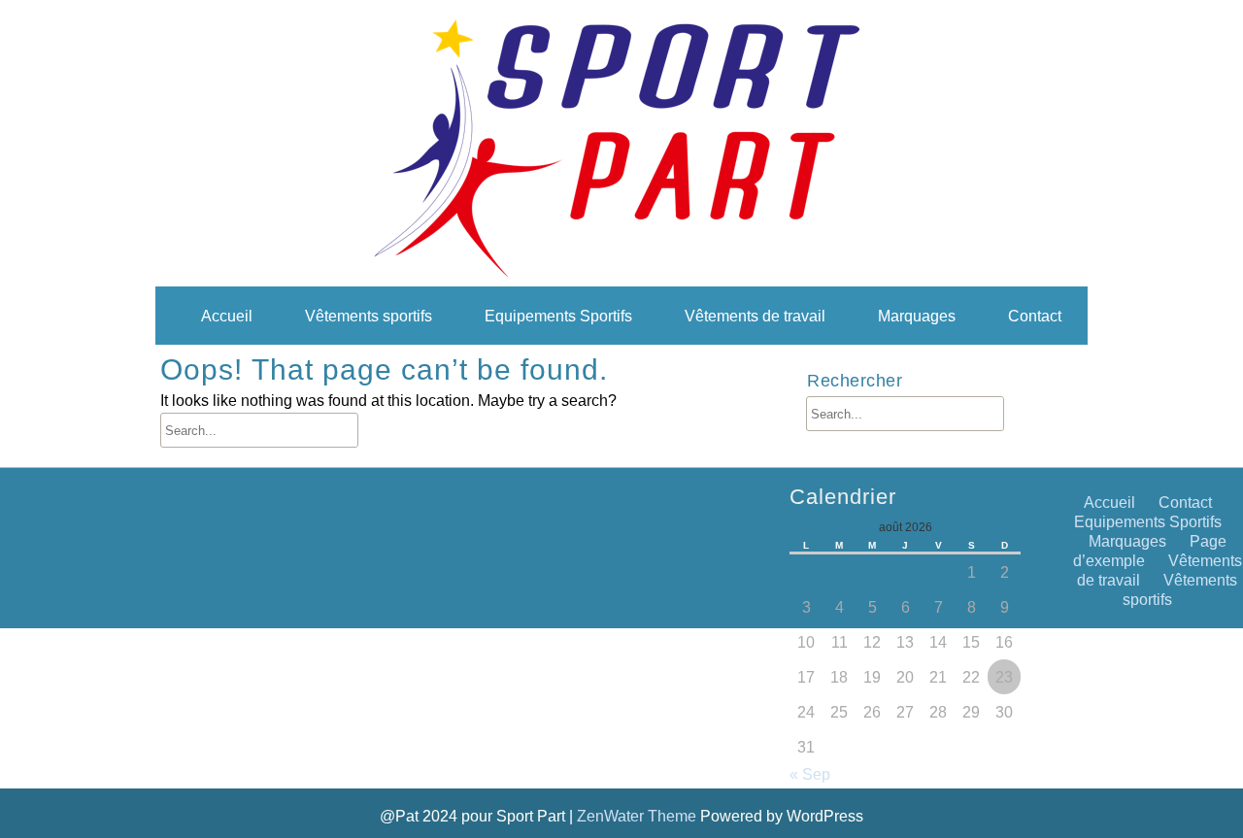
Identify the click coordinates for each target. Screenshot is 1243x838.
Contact (1034, 315)
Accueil (226, 315)
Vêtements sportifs (368, 315)
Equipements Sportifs (558, 315)
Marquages (917, 315)
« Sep (809, 774)
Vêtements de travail (755, 315)
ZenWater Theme (638, 815)
